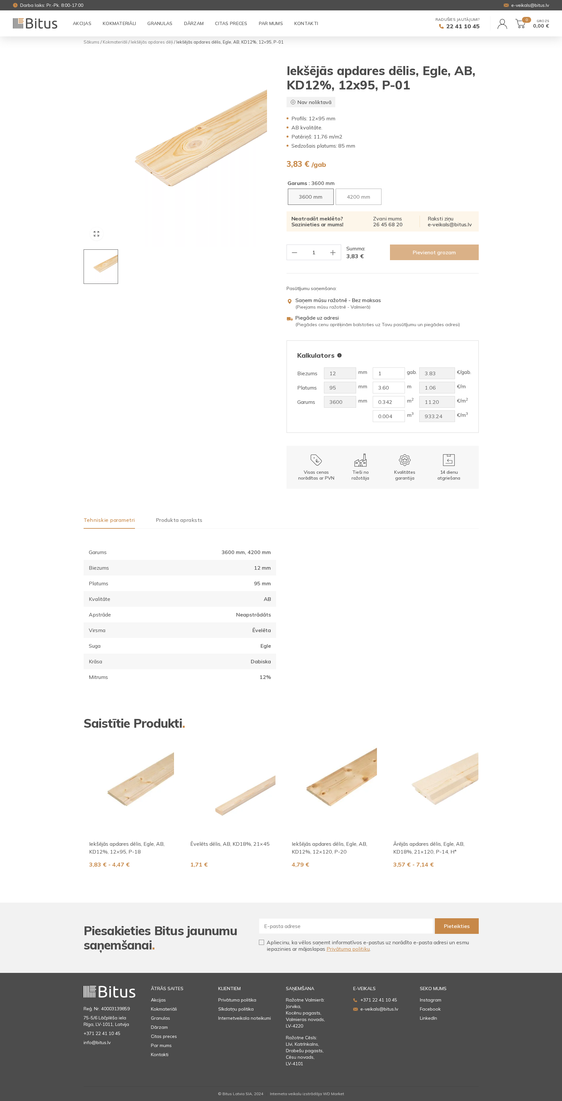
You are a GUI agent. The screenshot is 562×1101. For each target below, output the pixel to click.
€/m (461, 386)
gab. (412, 372)
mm (362, 372)
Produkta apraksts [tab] (179, 520)
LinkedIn (428, 1018)
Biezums (307, 373)
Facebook (430, 1009)
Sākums (92, 42)
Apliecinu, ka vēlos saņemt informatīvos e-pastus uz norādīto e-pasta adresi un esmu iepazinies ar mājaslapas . (368, 945)
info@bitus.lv (97, 1042)
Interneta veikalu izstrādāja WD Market (307, 1093)
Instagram (430, 1000)
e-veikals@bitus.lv (450, 224)
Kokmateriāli (115, 42)
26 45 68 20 (387, 224)
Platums (307, 387)
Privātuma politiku (348, 949)
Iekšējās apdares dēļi (152, 42)
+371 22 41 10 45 (102, 1033)
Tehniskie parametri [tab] (109, 520)
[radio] (310, 197)
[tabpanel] (180, 607)
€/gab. (464, 372)
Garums (297, 183)
